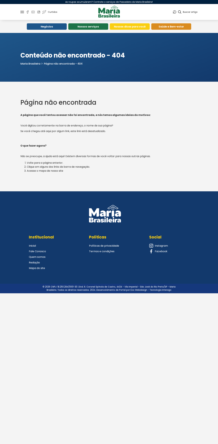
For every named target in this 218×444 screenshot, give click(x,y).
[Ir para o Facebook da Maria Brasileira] (28, 12)
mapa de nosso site (51, 171)
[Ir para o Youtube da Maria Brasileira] (33, 12)
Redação (34, 262)
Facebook (161, 251)
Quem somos (37, 257)
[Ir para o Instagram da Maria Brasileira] (39, 12)
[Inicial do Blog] (105, 217)
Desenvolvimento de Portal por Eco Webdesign (121, 290)
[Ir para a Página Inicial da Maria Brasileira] (109, 12)
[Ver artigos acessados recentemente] (175, 12)
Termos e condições (101, 251)
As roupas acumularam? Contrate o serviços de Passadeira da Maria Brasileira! (109, 2)
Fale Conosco (37, 251)
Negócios (47, 26)
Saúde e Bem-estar (171, 26)
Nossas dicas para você (130, 26)
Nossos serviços (88, 26)
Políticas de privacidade (104, 246)
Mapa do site (37, 268)
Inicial (32, 246)
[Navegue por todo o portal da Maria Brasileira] (22, 12)
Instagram (161, 246)
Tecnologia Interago (160, 290)
